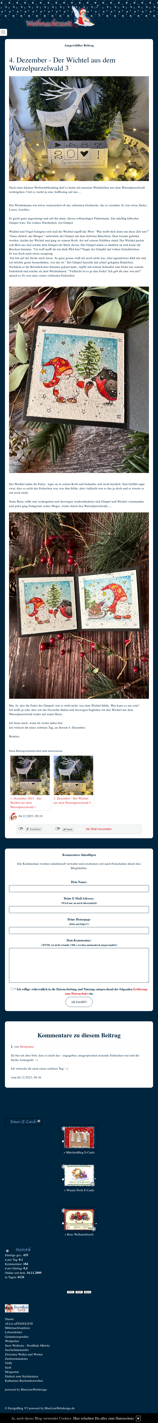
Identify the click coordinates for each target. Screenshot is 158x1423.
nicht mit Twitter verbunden (57, 829)
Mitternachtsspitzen (17, 1328)
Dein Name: (79, 882)
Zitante (9, 1319)
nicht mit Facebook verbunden (20, 829)
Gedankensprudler (17, 1336)
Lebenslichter (13, 1332)
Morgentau (27, 1046)
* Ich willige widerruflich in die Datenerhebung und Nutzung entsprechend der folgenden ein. (80, 991)
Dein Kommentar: (79, 942)
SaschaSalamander (17, 1350)
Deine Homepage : (79, 921)
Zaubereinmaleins (16, 1358)
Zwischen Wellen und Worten (24, 1354)
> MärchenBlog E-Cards (79, 1152)
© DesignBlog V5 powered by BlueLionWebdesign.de (40, 1408)
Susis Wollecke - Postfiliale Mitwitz (27, 1345)
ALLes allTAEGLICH (19, 1323)
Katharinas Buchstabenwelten (24, 1380)
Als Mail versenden (99, 829)
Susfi (8, 1367)
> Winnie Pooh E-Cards (79, 1190)
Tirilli (8, 1363)
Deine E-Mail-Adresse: (79, 900)
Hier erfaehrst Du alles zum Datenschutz (103, 1418)
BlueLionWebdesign (34, 1389)
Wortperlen (12, 1341)
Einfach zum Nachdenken (21, 1376)
